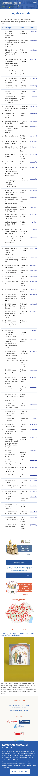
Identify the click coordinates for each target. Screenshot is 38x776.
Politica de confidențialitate (19, 710)
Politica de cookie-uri (19, 708)
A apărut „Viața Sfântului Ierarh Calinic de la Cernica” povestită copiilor (17, 634)
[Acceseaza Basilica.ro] (12, 722)
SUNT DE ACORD (20, 772)
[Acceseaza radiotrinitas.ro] (19, 726)
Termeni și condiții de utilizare (19, 705)
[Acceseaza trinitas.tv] (24, 722)
